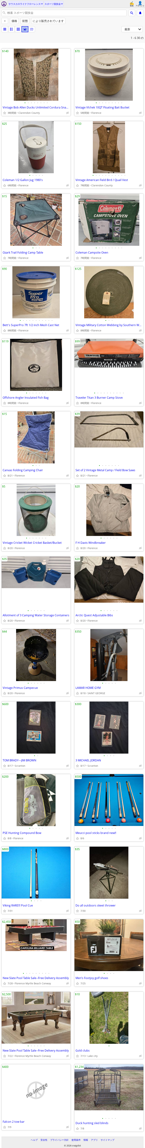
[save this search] (140, 13)
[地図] (31, 29)
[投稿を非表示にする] (67, 113)
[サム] (11, 29)
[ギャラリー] (25, 29)
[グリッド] (18, 29)
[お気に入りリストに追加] (4, 113)
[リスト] (4, 29)
